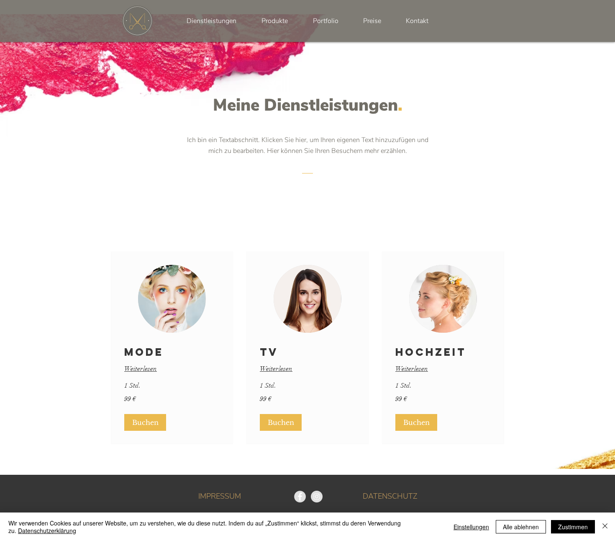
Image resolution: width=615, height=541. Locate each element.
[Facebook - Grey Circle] (300, 496)
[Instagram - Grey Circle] (317, 496)
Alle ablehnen (521, 527)
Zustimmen (573, 527)
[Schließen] (605, 526)
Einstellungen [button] (471, 527)
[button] (145, 422)
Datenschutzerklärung (47, 530)
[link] (172, 352)
